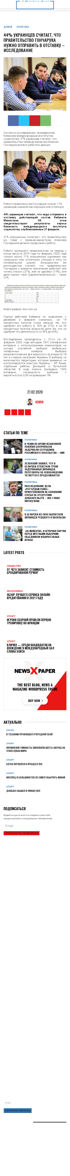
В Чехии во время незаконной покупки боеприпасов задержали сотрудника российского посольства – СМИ (44, 448)
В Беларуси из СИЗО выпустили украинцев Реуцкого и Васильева (45, 515)
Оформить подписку (21, 833)
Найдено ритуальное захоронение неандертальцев (34, 985)
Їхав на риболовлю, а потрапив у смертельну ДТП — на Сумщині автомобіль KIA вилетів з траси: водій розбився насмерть (33, 1060)
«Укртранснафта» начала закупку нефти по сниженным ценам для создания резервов (29, 1036)
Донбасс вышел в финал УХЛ (23, 790)
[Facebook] (13, 120)
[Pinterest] (34, 120)
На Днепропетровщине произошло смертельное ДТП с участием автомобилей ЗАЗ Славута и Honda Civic (34, 1044)
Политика (23, 27)
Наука (10, 730)
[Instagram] (14, 412)
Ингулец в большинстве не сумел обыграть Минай (35, 777)
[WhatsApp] (45, 120)
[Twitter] (24, 120)
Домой (8, 27)
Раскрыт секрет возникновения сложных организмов (35, 991)
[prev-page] (5, 796)
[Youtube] (28, 412)
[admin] (30, 401)
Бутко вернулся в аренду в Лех (24, 764)
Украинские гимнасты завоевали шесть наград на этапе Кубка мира (35, 749)
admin (39, 402)
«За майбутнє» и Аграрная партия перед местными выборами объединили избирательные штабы (45, 535)
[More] (56, 120)
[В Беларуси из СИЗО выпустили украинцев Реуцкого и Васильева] (13, 514)
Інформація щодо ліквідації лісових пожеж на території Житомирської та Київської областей (31, 1051)
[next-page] (7, 796)
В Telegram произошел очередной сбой (29, 734)
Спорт (10, 744)
